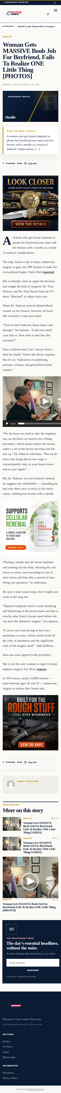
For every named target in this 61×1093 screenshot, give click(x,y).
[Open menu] (55, 14)
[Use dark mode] (55, 2)
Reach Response (36, 1089)
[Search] (48, 14)
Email (19, 163)
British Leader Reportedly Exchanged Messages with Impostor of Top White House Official (38, 26)
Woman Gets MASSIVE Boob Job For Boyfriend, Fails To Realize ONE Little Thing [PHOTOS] (29, 907)
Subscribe (33, 970)
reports (41, 669)
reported (48, 272)
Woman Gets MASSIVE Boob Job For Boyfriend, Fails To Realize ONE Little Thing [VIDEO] (39, 827)
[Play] (7, 423)
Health (7, 37)
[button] (45, 401)
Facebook (10, 163)
